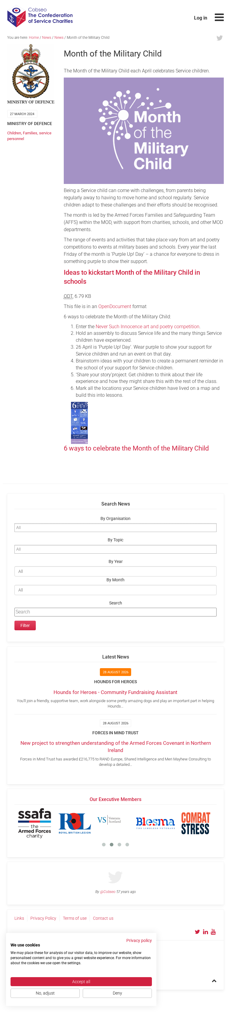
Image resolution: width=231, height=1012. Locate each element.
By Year (116, 561)
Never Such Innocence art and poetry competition (147, 326)
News (46, 37)
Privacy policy (139, 940)
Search (115, 603)
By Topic (115, 540)
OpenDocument (114, 306)
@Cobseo (108, 892)
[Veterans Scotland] (115, 823)
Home (34, 37)
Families (30, 133)
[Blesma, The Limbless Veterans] (155, 823)
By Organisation (115, 518)
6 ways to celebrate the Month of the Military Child (136, 448)
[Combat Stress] (196, 823)
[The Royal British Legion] (75, 823)
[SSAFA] (34, 823)
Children (14, 133)
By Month (115, 579)
